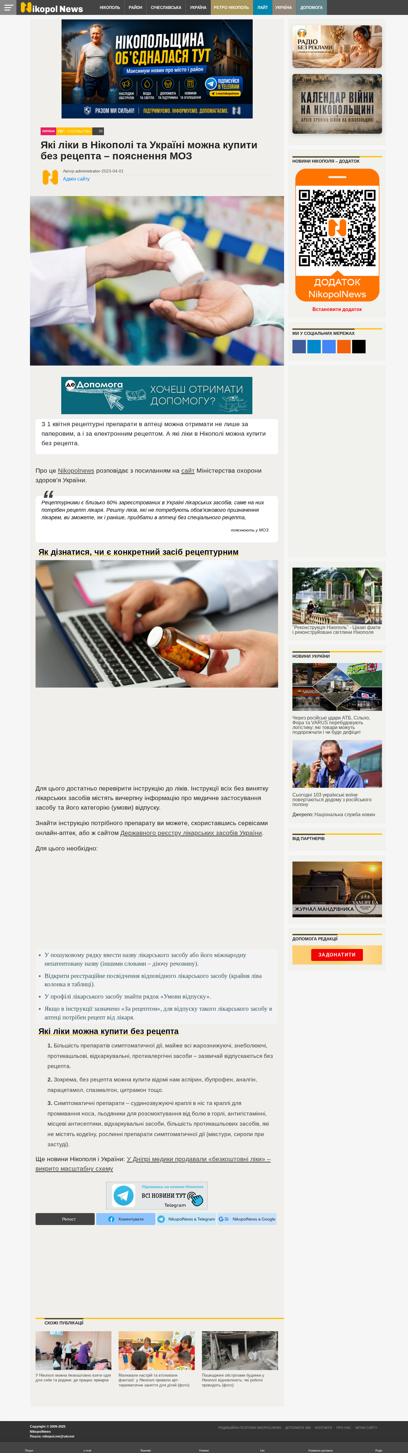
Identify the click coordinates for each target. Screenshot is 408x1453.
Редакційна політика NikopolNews (249, 1427)
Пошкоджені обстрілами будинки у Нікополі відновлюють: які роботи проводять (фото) (233, 1380)
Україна (198, 7)
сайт (188, 470)
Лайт (262, 7)
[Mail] (359, 346)
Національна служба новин (345, 814)
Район (135, 7)
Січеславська (166, 7)
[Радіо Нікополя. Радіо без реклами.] (337, 46)
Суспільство (79, 131)
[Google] (329, 346)
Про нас (343, 1427)
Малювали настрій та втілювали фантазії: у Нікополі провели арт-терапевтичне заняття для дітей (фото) (154, 1380)
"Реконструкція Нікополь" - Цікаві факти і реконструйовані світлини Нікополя (336, 630)
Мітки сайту (366, 1427)
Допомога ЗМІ (298, 1427)
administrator (87, 171)
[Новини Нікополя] (51, 12)
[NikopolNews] (157, 1196)
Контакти (323, 1427)
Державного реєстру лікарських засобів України (191, 832)
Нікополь (110, 7)
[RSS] (344, 346)
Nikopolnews (76, 470)
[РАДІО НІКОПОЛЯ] (337, 104)
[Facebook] (299, 346)
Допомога (311, 7)
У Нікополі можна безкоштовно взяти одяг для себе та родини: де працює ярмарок (73, 1378)
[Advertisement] (157, 738)
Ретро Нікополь (231, 7)
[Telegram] (314, 346)
